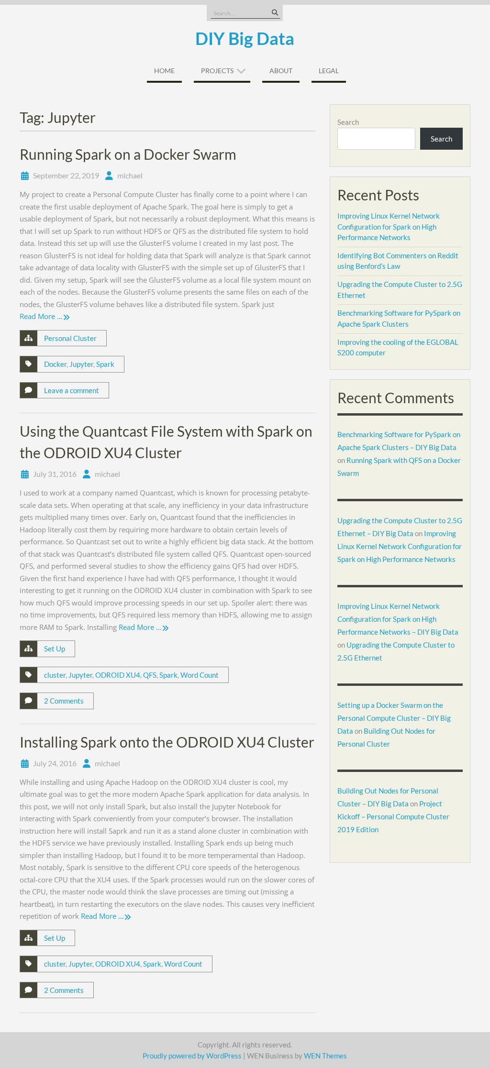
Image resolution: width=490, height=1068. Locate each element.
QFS (149, 675)
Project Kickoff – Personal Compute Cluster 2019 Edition (393, 816)
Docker (55, 364)
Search (348, 122)
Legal (329, 70)
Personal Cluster (70, 338)
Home (164, 70)
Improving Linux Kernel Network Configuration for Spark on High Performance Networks (388, 226)
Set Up (54, 648)
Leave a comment (71, 390)
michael (130, 175)
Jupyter (81, 364)
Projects (217, 70)
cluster (55, 675)
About (280, 70)
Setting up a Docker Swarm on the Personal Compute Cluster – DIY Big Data (394, 718)
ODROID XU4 (117, 675)
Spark (105, 364)
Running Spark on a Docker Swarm (128, 154)
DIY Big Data (244, 38)
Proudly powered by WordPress (192, 1055)
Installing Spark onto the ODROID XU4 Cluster (167, 741)
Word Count (199, 675)
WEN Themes (325, 1055)
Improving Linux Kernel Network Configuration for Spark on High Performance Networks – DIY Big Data (397, 619)
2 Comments (64, 700)
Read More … (41, 316)
